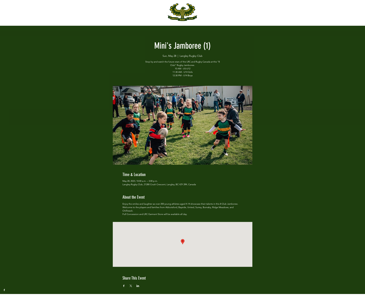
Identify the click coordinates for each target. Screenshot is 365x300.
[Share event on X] (130, 286)
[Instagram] (4, 295)
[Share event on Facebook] (123, 286)
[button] (5, 4)
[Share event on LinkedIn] (137, 286)
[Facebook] (4, 290)
